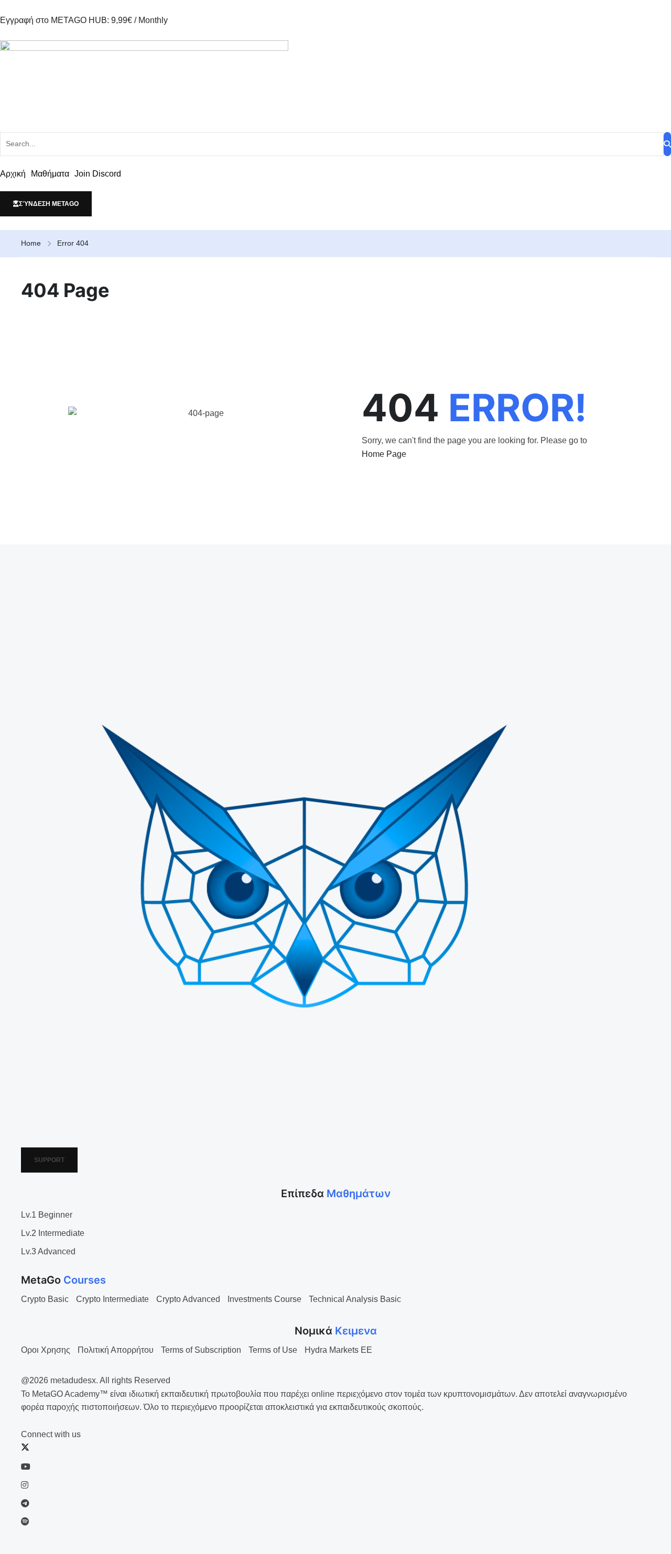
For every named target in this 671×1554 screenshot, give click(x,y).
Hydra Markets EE (338, 1349)
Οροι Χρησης (45, 1349)
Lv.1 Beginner (46, 1214)
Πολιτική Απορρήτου (116, 1349)
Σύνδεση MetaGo (49, 203)
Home (31, 243)
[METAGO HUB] (335, 79)
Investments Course (264, 1299)
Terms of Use (272, 1349)
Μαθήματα (50, 174)
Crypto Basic (45, 1299)
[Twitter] (25, 1448)
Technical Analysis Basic (355, 1299)
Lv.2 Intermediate (52, 1233)
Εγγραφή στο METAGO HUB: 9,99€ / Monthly (84, 20)
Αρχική (13, 174)
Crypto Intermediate (112, 1299)
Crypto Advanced (188, 1299)
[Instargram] (24, 1485)
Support (49, 1160)
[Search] (667, 144)
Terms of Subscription (201, 1349)
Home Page (384, 454)
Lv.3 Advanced (48, 1251)
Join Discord (97, 174)
